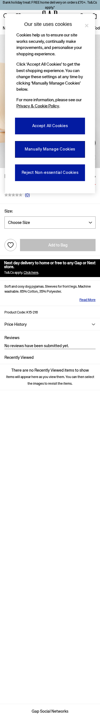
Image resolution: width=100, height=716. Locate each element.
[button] (50, 324)
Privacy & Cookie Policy (37, 105)
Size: (8, 211)
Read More (87, 300)
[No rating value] (14, 194)
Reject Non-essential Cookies (50, 172)
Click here (31, 273)
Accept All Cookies (50, 126)
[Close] (86, 25)
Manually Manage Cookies (50, 149)
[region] (50, 103)
